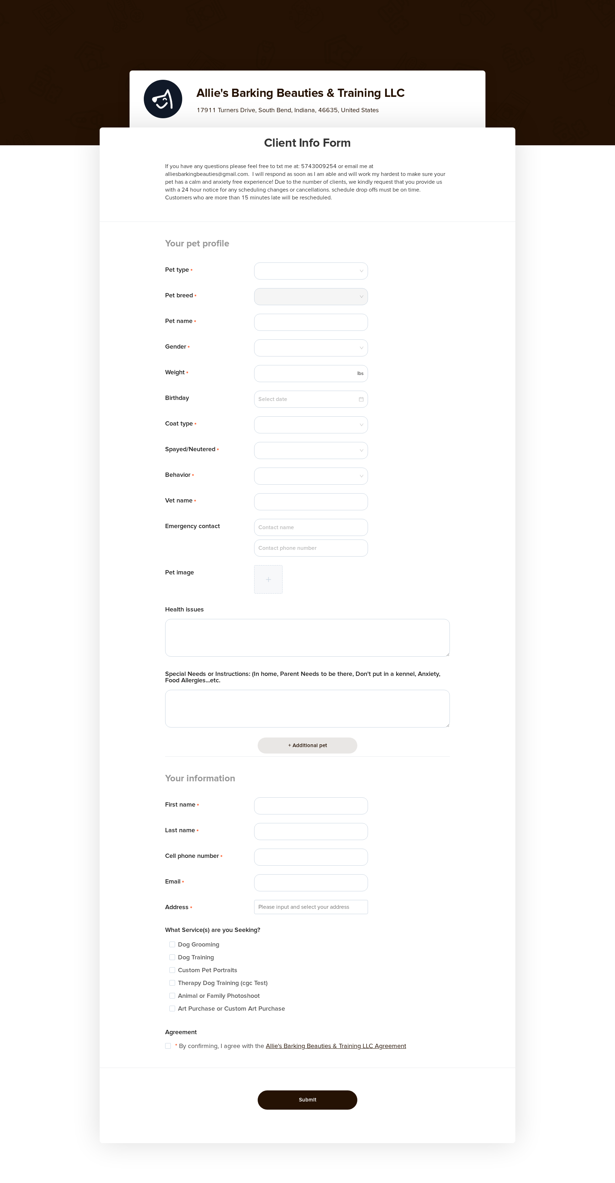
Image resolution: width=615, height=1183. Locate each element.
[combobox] (311, 271)
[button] (268, 579)
